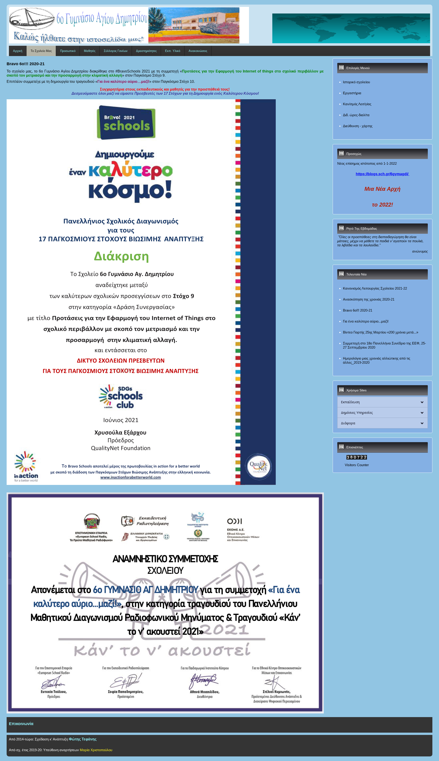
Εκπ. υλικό (172, 51)
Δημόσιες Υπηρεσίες (357, 412)
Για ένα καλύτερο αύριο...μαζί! (365, 321)
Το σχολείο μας (41, 51)
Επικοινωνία (21, 723)
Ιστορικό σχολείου (356, 82)
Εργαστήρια (352, 93)
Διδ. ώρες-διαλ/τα (356, 115)
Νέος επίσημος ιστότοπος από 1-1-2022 (367, 163)
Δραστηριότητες (146, 51)
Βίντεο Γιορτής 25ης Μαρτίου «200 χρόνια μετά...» (380, 332)
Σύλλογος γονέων (116, 51)
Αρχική (17, 51)
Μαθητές (89, 51)
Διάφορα (348, 423)
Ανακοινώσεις (198, 51)
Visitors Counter (357, 465)
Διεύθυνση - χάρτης (357, 126)
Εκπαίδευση (350, 402)
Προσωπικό (67, 51)
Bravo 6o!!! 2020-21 (357, 310)
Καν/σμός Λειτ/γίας (357, 104)
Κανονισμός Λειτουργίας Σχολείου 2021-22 (375, 288)
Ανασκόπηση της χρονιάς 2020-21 (368, 299)
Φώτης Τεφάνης (82, 739)
